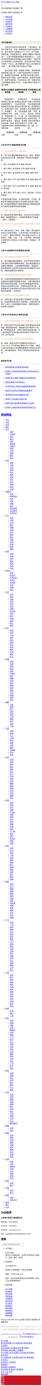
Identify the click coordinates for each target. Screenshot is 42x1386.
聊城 (11, 784)
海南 (7, 1009)
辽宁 (7, 516)
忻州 (11, 472)
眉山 (11, 1068)
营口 (11, 537)
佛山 (11, 934)
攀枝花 (12, 1030)
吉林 (7, 551)
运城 (11, 489)
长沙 (11, 886)
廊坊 (11, 456)
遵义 (11, 1078)
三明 (11, 717)
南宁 (11, 977)
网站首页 (9, 17)
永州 (11, 913)
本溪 (11, 530)
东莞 (11, 958)
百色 (11, 997)
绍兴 (11, 640)
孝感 (11, 867)
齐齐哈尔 (13, 578)
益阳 (11, 906)
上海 (7, 422)
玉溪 (11, 1102)
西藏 (7, 1126)
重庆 (7, 427)
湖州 (11, 642)
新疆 (7, 1195)
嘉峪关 (12, 1166)
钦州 (11, 989)
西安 (11, 1138)
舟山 (11, 657)
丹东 (11, 532)
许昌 (11, 827)
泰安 (11, 786)
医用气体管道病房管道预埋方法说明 (19, 403)
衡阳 (11, 894)
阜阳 (11, 685)
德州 (11, 779)
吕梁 (11, 477)
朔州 (11, 470)
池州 (11, 697)
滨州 (11, 791)
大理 (11, 1114)
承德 (11, 449)
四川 (7, 1018)
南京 (11, 597)
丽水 (11, 654)
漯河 (11, 829)
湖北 (7, 846)
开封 (11, 807)
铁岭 (11, 547)
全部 (11, 432)
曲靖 (11, 1099)
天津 (7, 425)
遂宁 (11, 1040)
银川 (11, 1193)
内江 (11, 1042)
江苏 (7, 592)
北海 (11, 987)
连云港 (12, 611)
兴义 (11, 1087)
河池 (11, 1001)
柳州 (11, 980)
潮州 (11, 963)
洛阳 (11, 810)
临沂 (11, 772)
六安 (11, 693)
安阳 (11, 815)
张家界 (12, 903)
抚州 (11, 740)
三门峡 (12, 831)
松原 (11, 566)
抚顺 (11, 528)
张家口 (12, 446)
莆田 (11, 719)
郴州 (11, 910)
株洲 (11, 889)
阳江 (11, 953)
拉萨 (11, 1131)
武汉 (11, 851)
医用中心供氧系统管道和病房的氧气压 (20, 407)
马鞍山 (12, 673)
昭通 (11, 1104)
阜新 (11, 539)
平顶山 (12, 812)
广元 (11, 1037)
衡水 (11, 458)
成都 (11, 1023)
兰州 (11, 1164)
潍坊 (11, 769)
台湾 (7, 1207)
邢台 (11, 437)
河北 (7, 429)
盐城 (11, 618)
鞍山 (11, 525)
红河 (11, 1119)
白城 (11, 568)
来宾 (11, 1004)
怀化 (11, 915)
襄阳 (11, 860)
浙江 (7, 628)
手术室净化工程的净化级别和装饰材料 (20, 386)
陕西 (7, 1133)
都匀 (11, 1085)
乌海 (11, 501)
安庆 (11, 681)
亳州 (11, 700)
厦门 (11, 709)
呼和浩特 (13, 496)
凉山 (11, 1061)
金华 (11, 647)
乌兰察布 (13, 511)
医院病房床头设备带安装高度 (17, 367)
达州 (11, 1052)
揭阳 (11, 965)
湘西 (11, 918)
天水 (11, 1171)
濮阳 (11, 824)
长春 (11, 556)
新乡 (11, 819)
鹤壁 (11, 817)
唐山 (11, 439)
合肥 (11, 664)
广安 (11, 1064)
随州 (11, 877)
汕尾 (11, 949)
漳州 (11, 712)
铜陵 (11, 678)
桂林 (11, 982)
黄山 (11, 683)
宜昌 (11, 858)
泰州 (11, 626)
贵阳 (11, 1076)
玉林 (11, 994)
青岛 (11, 764)
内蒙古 (8, 492)
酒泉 (11, 1174)
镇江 (11, 623)
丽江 (11, 1107)
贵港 (11, 992)
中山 (11, 961)
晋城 (11, 484)
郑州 (11, 805)
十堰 (11, 855)
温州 (11, 638)
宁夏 (7, 1188)
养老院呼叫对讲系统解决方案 (17, 395)
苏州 (11, 602)
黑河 (11, 590)
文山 (11, 1121)
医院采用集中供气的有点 (15, 382)
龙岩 (11, 724)
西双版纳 (13, 1123)
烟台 (11, 767)
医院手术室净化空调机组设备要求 (18, 391)
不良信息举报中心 (28, 1337)
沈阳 (11, 520)
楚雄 (11, 1116)
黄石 (11, 853)
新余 (11, 755)
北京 (7, 420)
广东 (7, 920)
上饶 (11, 738)
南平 (11, 721)
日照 (11, 793)
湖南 (7, 882)
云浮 (11, 968)
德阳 (11, 1035)
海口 (11, 1013)
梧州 (11, 985)
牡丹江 (12, 580)
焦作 (11, 822)
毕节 (11, 1080)
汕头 (11, 932)
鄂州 (11, 863)
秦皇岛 (12, 444)
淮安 (11, 614)
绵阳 (11, 1025)
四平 (11, 559)
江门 (11, 941)
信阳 (11, 843)
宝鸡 (11, 1140)
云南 (7, 1092)
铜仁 (11, 1083)
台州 (11, 652)
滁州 (11, 690)
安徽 (7, 659)
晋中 (11, 480)
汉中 (11, 1152)
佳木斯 (12, 583)
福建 (7, 702)
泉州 (11, 714)
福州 (11, 707)
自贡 (11, 1028)
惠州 (11, 946)
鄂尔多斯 (13, 508)
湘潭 (11, 891)
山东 (7, 757)
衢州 (11, 650)
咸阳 (11, 1143)
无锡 (11, 599)
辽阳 (11, 542)
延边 (11, 561)
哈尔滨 (12, 575)
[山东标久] (21, 2)
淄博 (11, 788)
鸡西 (11, 587)
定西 (11, 1176)
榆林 (11, 1150)
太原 (11, 465)
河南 (7, 800)
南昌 (11, 733)
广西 (7, 973)
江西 (7, 729)
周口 (11, 836)
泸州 (11, 1032)
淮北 (11, 676)
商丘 (11, 834)
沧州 (11, 451)
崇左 (11, 1006)
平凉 (11, 1178)
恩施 (11, 879)
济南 (11, 762)
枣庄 (11, 798)
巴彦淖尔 (13, 513)
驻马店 (12, 839)
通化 (11, 563)
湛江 (11, 970)
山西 (7, 461)
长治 (11, 482)
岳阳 (11, 898)
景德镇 (12, 750)
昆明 (11, 1097)
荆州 (11, 870)
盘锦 (11, 544)
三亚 (11, 1016)
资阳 (11, 1044)
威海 (11, 796)
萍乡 (11, 752)
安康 (11, 1154)
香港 (7, 1202)
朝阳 (11, 549)
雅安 (11, 1054)
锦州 (11, 535)
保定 (11, 441)
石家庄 (12, 434)
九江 (11, 736)
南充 (11, 1049)
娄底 (11, 908)
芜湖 (11, 666)
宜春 (11, 743)
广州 (11, 925)
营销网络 (6, 414)
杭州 (11, 633)
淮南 (11, 671)
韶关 (11, 937)
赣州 (11, 748)
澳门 (7, 1205)
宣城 (11, 695)
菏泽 (11, 776)
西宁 (11, 1186)
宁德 (11, 726)
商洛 (11, 1157)
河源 (11, 951)
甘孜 (11, 1059)
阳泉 (11, 475)
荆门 (11, 865)
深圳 (11, 927)
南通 (11, 609)
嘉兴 (11, 645)
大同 (11, 468)
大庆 (11, 585)
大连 (11, 523)
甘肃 (7, 1159)
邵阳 (11, 896)
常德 (11, 901)
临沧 (11, 1111)
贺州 (11, 999)
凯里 (11, 1090)
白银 (11, 1169)
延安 (11, 1147)
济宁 (11, 774)
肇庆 (11, 939)
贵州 (7, 1071)
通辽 (11, 506)
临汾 (11, 487)
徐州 (11, 606)
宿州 (11, 688)
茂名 (11, 944)
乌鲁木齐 (13, 1200)
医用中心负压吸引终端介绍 (16, 399)
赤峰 (11, 504)
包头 (11, 499)
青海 (7, 1181)
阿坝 (11, 1056)
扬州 (11, 621)
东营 (11, 781)
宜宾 (11, 1047)
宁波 (11, 635)
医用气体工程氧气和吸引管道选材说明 (20, 378)
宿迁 (11, 616)
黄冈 (11, 872)
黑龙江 (8, 571)
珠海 (11, 930)
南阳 (11, 841)
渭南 (11, 1145)
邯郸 (11, 453)
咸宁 (11, 874)
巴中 (11, 1066)
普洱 (11, 1109)
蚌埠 (11, 669)
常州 (11, 604)
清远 (11, 956)
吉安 (11, 745)
